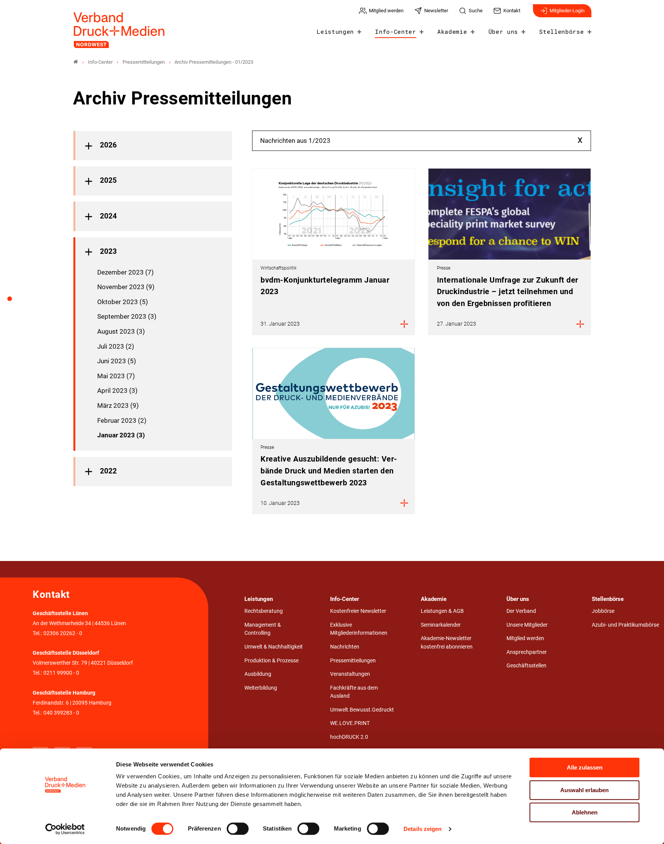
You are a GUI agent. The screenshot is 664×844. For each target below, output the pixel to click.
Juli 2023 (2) (115, 346)
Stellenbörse (561, 31)
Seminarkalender (441, 625)
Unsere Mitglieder (527, 625)
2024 (108, 216)
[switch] (238, 828)
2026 (108, 145)
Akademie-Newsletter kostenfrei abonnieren (447, 642)
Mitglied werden (525, 638)
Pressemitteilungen (353, 660)
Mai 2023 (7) (116, 376)
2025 (108, 180)
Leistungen (335, 31)
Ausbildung (257, 674)
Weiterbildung (260, 688)
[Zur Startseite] (119, 30)
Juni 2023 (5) (116, 361)
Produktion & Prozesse (271, 660)
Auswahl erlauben (584, 790)
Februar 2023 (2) (121, 420)
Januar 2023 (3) (121, 435)
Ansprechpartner (526, 652)
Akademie (452, 31)
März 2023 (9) (118, 405)
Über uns (503, 31)
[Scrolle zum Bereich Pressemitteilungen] (14, 301)
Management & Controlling (262, 629)
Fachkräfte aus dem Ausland (354, 692)
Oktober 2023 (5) (122, 302)
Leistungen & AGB (442, 611)
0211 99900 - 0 (61, 673)
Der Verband (521, 611)
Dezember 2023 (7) (125, 272)
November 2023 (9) (125, 287)
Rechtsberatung (263, 611)
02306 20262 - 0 (62, 633)
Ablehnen (585, 812)
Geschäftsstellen (526, 665)
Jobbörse (603, 611)
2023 (108, 251)
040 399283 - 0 (61, 713)
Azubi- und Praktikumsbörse (625, 625)
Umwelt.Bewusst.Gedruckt (362, 710)
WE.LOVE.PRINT (350, 723)
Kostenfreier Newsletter (358, 611)
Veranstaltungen (350, 674)
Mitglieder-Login (566, 10)
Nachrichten (344, 647)
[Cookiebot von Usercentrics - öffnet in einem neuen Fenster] (65, 829)
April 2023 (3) (117, 390)
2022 (108, 471)
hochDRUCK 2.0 (349, 737)
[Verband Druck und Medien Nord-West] (75, 62)
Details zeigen (422, 829)
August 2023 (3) (121, 331)
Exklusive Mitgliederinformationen (358, 629)
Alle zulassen (585, 767)
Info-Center (395, 31)
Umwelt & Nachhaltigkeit (273, 647)
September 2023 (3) (126, 316)
